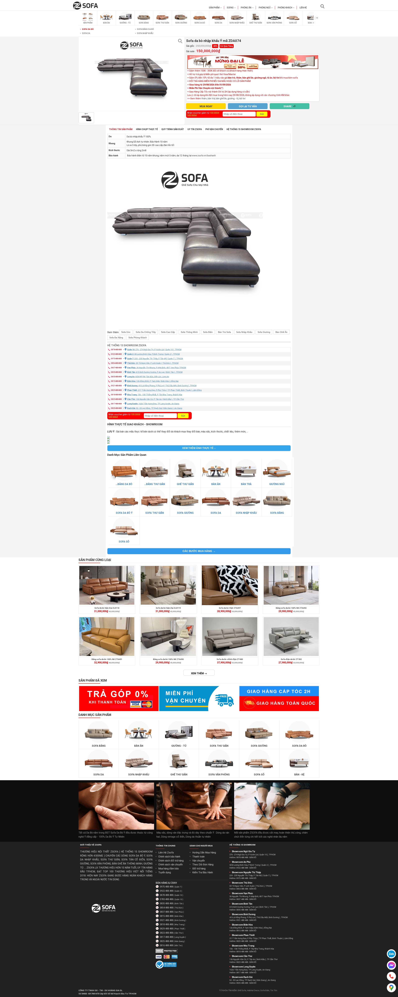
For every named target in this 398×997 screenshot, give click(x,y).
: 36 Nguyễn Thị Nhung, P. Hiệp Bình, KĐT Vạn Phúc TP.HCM (156, 368)
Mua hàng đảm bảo (168, 868)
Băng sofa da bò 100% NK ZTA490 (168, 659)
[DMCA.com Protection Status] (167, 952)
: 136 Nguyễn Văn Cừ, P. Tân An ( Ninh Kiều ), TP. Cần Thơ (155, 399)
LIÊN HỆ (303, 7)
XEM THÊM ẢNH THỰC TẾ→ (199, 448)
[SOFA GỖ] (293, 21)
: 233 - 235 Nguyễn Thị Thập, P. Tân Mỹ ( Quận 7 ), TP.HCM (155, 359)
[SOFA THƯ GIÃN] (162, 21)
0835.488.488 (166, 903)
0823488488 (116, 399)
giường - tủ (233, 98)
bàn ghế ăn (221, 98)
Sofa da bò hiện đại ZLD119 (168, 608)
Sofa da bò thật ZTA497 (230, 608)
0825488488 (116, 408)
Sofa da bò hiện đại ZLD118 (106, 608)
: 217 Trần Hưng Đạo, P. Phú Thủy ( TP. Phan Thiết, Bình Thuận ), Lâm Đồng (164, 390)
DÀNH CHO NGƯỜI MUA (201, 846)
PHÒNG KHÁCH (286, 7)
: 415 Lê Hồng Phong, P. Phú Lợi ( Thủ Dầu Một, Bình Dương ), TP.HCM (162, 386)
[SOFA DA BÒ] (199, 21)
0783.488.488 (166, 899)
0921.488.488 (166, 920)
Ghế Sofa (242, 990)
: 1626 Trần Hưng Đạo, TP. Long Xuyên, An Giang (153, 404)
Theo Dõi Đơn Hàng (202, 864)
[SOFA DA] (218, 21)
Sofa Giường (264, 332)
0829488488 (116, 390)
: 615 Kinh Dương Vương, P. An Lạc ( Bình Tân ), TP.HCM (155, 372)
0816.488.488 (166, 945)
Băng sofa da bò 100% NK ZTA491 (107, 659)
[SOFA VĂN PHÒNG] (274, 21)
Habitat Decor (253, 990)
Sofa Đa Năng (116, 337)
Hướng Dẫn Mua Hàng (204, 852)
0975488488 (116, 359)
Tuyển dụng (164, 872)
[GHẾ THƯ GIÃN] (255, 21)
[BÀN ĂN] (106, 21)
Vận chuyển (198, 860)
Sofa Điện (208, 332)
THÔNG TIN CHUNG (165, 846)
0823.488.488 (166, 933)
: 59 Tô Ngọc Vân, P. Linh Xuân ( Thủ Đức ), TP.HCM (152, 363)
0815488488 (116, 381)
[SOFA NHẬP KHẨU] (237, 21)
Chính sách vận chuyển (170, 864)
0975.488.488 (166, 886)
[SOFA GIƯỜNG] (181, 21)
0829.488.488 (166, 928)
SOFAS (231, 7)
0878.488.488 (166, 895)
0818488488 (116, 395)
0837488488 (116, 368)
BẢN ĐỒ (253, 857)
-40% (215, 46)
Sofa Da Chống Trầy (146, 332)
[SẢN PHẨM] (87, 21)
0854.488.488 (166, 907)
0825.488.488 (166, 941)
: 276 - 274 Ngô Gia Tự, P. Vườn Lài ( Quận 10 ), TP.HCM (154, 350)
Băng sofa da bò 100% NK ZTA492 (291, 608)
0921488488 (116, 386)
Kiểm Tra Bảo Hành (202, 872)
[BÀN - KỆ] (311, 21)
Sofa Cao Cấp (168, 332)
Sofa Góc (125, 332)
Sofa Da (85, 33)
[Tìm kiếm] (323, 6)
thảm (204, 98)
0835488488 (116, 372)
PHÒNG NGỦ (266, 7)
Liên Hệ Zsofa (166, 852)
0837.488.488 (166, 912)
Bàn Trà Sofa (224, 332)
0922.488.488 (166, 891)
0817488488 (116, 404)
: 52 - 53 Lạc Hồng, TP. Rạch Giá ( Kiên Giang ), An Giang (154, 408)
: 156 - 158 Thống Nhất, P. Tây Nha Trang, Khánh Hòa (154, 395)
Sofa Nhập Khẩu (144, 33)
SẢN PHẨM (215, 7)
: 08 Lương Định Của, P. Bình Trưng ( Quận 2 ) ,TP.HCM (153, 354)
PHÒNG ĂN (247, 7)
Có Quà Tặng (226, 46)
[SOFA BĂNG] (143, 21)
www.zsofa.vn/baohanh (204, 155)
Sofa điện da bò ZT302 (291, 659)
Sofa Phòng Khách (137, 337)
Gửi (262, 114)
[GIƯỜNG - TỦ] (125, 21)
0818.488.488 (166, 924)
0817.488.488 (166, 937)
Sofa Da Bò (87, 29)
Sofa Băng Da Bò (144, 29)
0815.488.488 (166, 916)
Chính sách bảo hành (169, 856)
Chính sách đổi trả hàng (171, 860)
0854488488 (116, 363)
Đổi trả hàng (199, 868)
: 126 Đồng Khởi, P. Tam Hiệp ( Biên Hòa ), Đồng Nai (152, 381)
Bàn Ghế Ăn (281, 332)
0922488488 (116, 354)
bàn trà (211, 98)
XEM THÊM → (199, 673)
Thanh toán (198, 856)
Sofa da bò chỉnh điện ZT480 (230, 659)
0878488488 (116, 350)
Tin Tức (273, 990)
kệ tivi (242, 98)
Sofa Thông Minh (189, 332)
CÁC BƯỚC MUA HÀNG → (199, 551)
